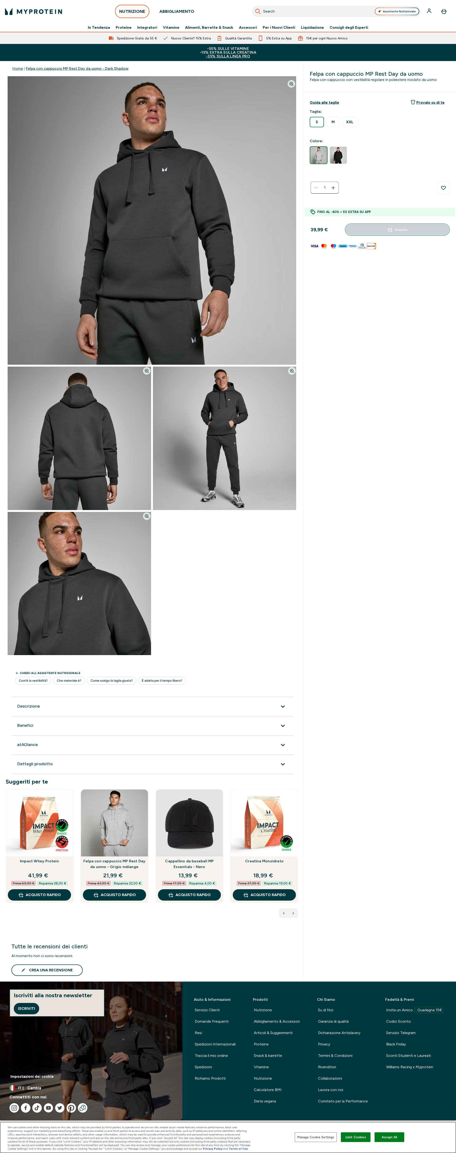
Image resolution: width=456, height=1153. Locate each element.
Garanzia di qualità (333, 1021)
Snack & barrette (268, 1056)
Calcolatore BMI (268, 1090)
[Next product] (293, 913)
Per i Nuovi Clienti (279, 27)
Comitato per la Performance (343, 1101)
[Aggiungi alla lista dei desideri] (443, 187)
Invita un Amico (414, 1010)
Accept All (389, 1137)
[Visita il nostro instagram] (14, 1108)
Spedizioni (203, 1067)
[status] (324, 188)
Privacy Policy (213, 1148)
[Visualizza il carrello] (444, 11)
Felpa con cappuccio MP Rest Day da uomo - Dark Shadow (77, 68)
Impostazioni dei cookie (32, 1076)
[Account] (430, 11)
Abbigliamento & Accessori (277, 1021)
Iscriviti (26, 1009)
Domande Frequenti (211, 1021)
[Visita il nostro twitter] (60, 1108)
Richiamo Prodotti (210, 1078)
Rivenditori (327, 1067)
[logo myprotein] (33, 11)
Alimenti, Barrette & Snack (209, 27)
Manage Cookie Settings (315, 1137)
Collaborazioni (330, 1078)
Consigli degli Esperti (349, 27)
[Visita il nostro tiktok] (37, 1108)
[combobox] (336, 11)
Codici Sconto (398, 1021)
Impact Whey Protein (39, 861)
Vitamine (171, 27)
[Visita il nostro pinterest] (71, 1108)
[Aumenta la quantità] (333, 188)
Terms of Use (238, 1148)
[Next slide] (297, 856)
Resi (198, 1033)
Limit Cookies (356, 1137)
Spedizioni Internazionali (215, 1044)
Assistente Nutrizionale (399, 11)
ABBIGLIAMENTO (176, 11)
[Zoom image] (291, 84)
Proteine (124, 27)
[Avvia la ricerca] (258, 11)
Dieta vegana (265, 1101)
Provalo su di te (430, 102)
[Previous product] (284, 913)
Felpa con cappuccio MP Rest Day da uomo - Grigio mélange (114, 864)
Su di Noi (325, 1010)
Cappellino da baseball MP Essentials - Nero (189, 864)
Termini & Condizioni (335, 1056)
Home (17, 68)
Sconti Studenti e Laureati (408, 1056)
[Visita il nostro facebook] (25, 1108)
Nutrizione (263, 1010)
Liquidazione (312, 27)
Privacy (324, 1044)
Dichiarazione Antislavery (339, 1033)
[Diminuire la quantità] (316, 188)
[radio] (317, 122)
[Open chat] (82, 1108)
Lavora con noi (330, 1090)
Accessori (248, 27)
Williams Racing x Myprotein (409, 1067)
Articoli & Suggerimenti (273, 1033)
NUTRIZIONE (132, 11)
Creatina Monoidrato (264, 861)
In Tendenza (99, 27)
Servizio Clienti (207, 1010)
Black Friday (396, 1044)
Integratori (147, 27)
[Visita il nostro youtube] (48, 1108)
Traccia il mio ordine (211, 1056)
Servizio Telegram (401, 1033)
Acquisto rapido (43, 895)
